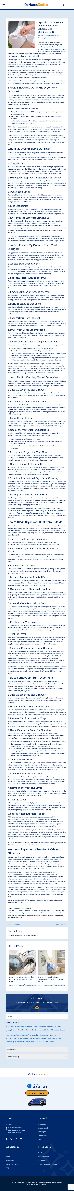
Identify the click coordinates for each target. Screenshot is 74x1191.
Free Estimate (43, 1157)
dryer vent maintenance (30, 913)
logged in (20, 935)
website (39, 900)
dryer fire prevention (19, 911)
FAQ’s (40, 1139)
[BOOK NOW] (37, 1008)
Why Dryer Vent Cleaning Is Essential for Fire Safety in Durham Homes (51, 979)
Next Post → (60, 924)
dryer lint (30, 911)
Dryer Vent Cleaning (23, 908)
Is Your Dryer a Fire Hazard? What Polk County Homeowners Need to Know (21, 979)
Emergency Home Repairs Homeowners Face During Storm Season (30, 1042)
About (8, 1153)
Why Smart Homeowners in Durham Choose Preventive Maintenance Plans (33, 1027)
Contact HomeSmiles (40, 890)
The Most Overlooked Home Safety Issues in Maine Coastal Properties (31, 1035)
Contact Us (42, 1153)
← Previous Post (14, 924)
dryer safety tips (40, 911)
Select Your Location (14, 1132)
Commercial (43, 1128)
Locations (9, 1157)
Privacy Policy (57, 1183)
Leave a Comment (44, 36)
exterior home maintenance (50, 913)
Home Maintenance (22, 915)
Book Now (42, 1160)
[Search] (67, 1016)
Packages (42, 1132)
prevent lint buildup (46, 915)
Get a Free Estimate (36, 1093)
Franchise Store (12, 1164)
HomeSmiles (14, 872)
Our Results (42, 1135)
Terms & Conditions (45, 1183)
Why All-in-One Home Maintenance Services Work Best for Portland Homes (33, 1038)
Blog (7, 1168)
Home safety (33, 915)
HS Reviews (10, 1160)
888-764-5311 (40, 1087)
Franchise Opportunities (47, 1164)
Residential (42, 1124)
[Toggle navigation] (4, 4)
